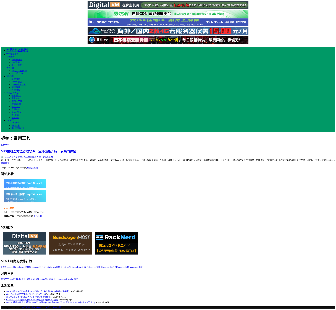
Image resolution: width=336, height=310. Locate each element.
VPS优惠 (16, 125)
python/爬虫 (17, 82)
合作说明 (37, 216)
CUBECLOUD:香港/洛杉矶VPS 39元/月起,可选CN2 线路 (32, 300)
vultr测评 (16, 62)
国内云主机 (17, 101)
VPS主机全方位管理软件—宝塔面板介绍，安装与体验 (38, 151)
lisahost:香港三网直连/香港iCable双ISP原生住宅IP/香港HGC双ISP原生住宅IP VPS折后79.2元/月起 (50, 302)
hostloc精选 (73, 279)
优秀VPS (10, 68)
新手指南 (26, 279)
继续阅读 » (6, 163)
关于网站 (26, 307)
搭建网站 (16, 79)
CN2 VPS (16, 123)
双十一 (54, 279)
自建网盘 (16, 90)
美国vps (15, 115)
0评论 (30, 168)
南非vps (15, 98)
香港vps (15, 117)
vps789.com (34, 183)
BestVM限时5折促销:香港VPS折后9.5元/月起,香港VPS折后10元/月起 (37, 291)
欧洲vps (15, 109)
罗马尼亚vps (17, 112)
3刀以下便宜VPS (19, 71)
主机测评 (10, 57)
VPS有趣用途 (12, 54)
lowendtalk (62, 279)
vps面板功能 (45, 279)
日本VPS (16, 106)
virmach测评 (17, 60)
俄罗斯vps (16, 95)
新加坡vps (16, 104)
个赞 (35, 168)
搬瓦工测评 (17, 65)
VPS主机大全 (12, 93)
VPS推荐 (10, 120)
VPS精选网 (17, 49)
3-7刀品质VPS (18, 73)
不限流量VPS (18, 128)
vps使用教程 (15, 279)
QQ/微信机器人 (19, 84)
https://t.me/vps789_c (27, 199)
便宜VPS (5, 279)
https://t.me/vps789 (26, 202)
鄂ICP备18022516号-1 (41, 307)
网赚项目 (16, 87)
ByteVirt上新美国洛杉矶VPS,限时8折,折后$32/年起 (29, 297)
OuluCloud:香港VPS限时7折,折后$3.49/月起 (26, 294)
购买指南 (34, 279)
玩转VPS (10, 76)
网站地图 (57, 307)
